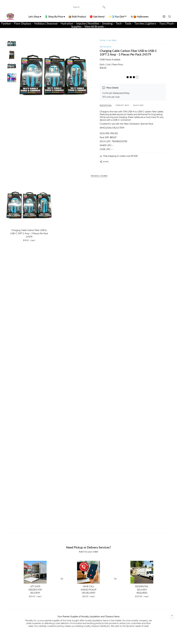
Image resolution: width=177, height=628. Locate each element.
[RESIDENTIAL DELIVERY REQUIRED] (141, 572)
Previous (18, 73)
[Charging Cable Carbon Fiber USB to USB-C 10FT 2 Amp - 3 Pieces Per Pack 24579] (29, 204)
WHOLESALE (105, 46)
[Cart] (169, 16)
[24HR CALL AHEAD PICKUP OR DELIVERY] (88, 572)
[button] (35, 16)
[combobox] (86, 7)
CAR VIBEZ (112, 40)
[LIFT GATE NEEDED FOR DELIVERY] (35, 572)
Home (102, 40)
